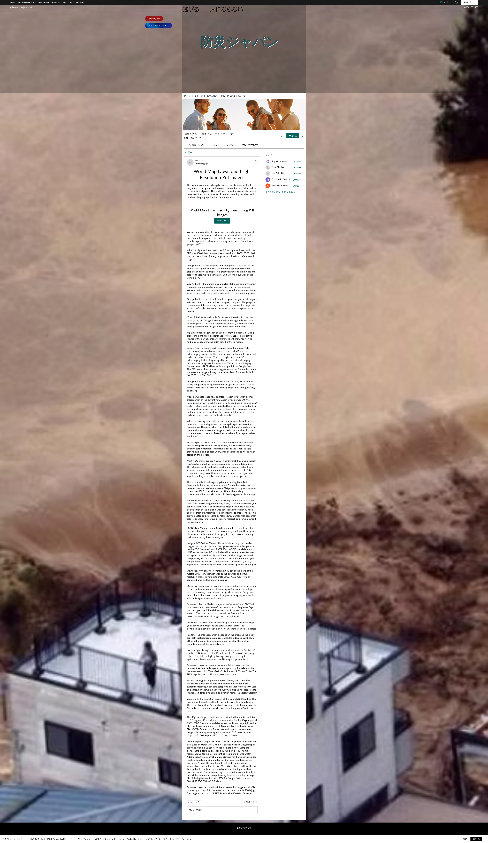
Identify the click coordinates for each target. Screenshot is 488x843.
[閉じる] (484, 839)
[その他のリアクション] (197, 802)
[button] (456, 2)
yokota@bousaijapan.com (21, 7)
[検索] (280, 135)
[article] (222, 486)
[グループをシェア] (302, 135)
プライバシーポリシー (184, 839)
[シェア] (256, 160)
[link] (196, 145)
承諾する (476, 839)
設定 (465, 839)
